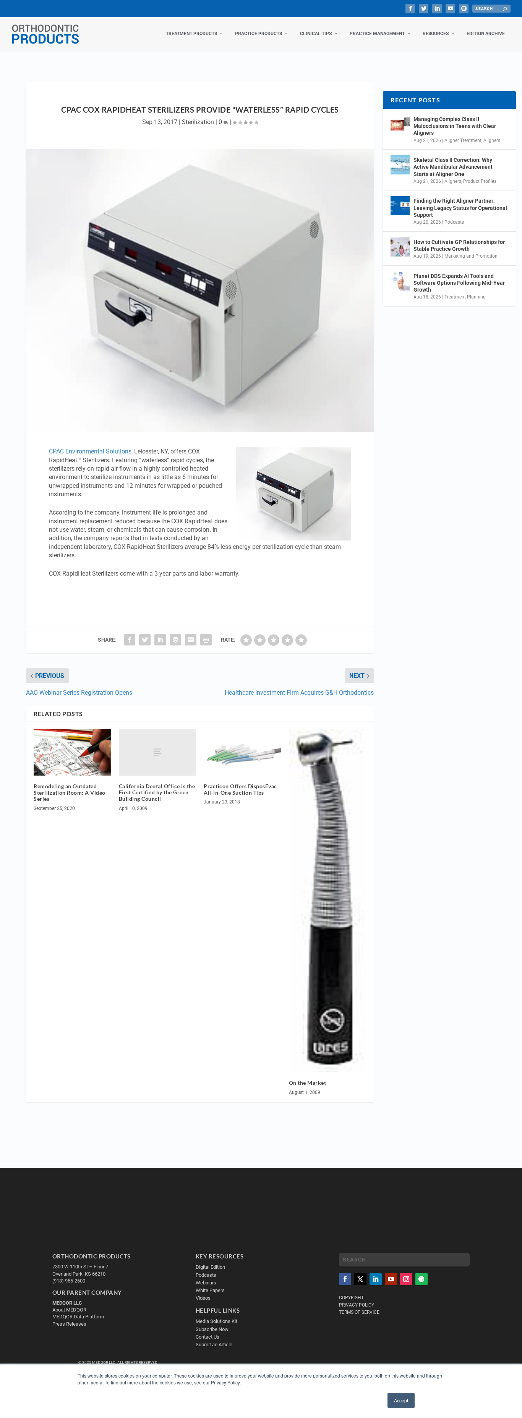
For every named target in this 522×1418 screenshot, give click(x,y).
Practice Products (258, 33)
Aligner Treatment (462, 140)
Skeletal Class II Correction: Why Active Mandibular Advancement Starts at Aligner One (453, 167)
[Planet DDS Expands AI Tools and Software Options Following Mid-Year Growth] (400, 280)
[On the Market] (327, 900)
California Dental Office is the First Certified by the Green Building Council (157, 792)
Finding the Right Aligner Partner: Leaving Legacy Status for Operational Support (460, 208)
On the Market (307, 1082)
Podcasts (454, 222)
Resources (436, 33)
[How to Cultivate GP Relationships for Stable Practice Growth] (400, 246)
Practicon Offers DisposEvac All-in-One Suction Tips (240, 789)
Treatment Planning (465, 297)
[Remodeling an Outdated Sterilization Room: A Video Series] (72, 752)
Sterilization (198, 122)
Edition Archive (486, 33)
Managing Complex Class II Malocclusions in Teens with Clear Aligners (454, 126)
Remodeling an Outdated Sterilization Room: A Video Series (69, 792)
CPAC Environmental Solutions (90, 451)
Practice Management (377, 33)
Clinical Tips (316, 33)
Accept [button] (401, 1400)
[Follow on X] (360, 1279)
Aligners (491, 140)
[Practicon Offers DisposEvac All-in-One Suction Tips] (242, 752)
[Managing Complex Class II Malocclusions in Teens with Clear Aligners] (400, 124)
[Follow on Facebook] (345, 1279)
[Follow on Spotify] (421, 1279)
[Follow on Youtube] (391, 1279)
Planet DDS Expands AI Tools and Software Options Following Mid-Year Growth (459, 283)
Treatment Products (191, 33)
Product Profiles (479, 181)
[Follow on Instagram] (406, 1279)
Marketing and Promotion (471, 256)
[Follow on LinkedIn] (376, 1279)
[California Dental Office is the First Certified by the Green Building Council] (157, 752)
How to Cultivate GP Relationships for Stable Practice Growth (459, 245)
